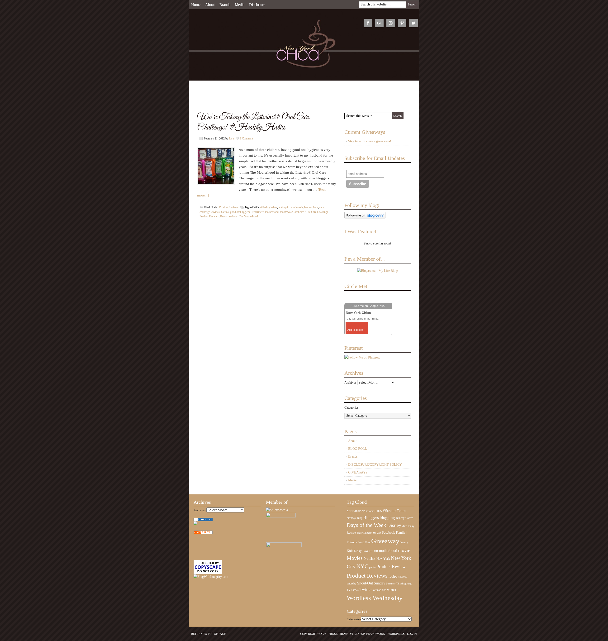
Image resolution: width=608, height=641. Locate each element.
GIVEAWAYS (357, 472)
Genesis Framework (369, 634)
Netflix (369, 558)
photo (372, 567)
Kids (350, 551)
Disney (394, 525)
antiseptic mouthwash (291, 207)
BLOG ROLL (357, 448)
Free (367, 542)
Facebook (388, 532)
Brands (224, 5)
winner (391, 590)
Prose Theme (338, 634)
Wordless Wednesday (375, 598)
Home (195, 5)
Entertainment (364, 532)
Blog (359, 518)
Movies (355, 558)
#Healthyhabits (268, 207)
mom (373, 550)
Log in (412, 634)
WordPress (396, 634)
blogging (387, 517)
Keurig (404, 542)
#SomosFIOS (374, 511)
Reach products (229, 216)
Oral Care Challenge (316, 212)
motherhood (272, 212)
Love (365, 551)
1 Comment (246, 138)
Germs (225, 212)
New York (383, 558)
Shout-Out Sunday (371, 583)
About (210, 5)
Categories (351, 407)
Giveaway (385, 541)
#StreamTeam (394, 510)
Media (239, 5)
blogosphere (311, 207)
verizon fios (379, 590)
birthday (351, 518)
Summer (390, 583)
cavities (215, 212)
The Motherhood (248, 216)
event (377, 532)
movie (404, 550)
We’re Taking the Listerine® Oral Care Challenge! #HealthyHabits (253, 122)
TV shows (353, 590)
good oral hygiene (240, 212)
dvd (404, 526)
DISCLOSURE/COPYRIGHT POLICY (375, 464)
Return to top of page (208, 634)
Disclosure (257, 5)
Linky (358, 551)
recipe (393, 576)
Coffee (409, 518)
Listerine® (258, 212)
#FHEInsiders (356, 511)
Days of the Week (366, 525)
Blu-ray (400, 518)
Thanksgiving (404, 583)
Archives (350, 382)
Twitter (366, 589)
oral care (299, 212)
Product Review (391, 566)
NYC (362, 566)
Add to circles (355, 329)
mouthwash (286, 212)
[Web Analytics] (203, 533)
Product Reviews (228, 207)
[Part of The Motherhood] (284, 546)
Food (361, 542)
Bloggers (371, 517)
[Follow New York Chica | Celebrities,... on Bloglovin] (364, 218)
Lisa (231, 138)
